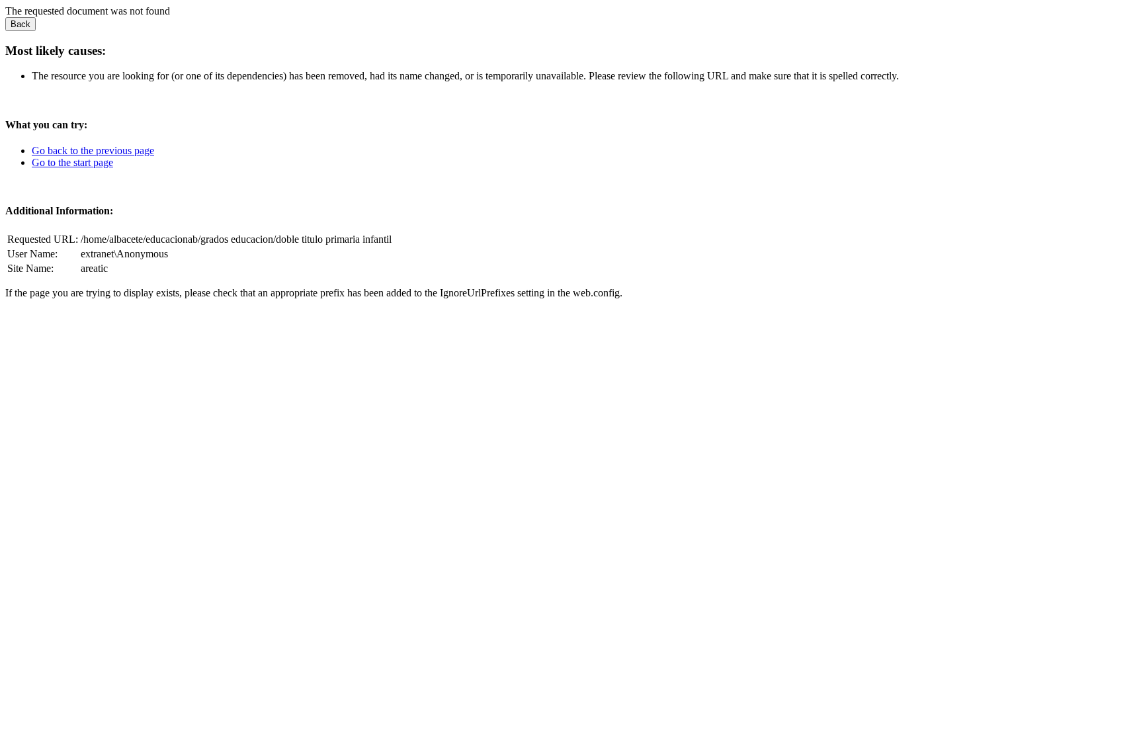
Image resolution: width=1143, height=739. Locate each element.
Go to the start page (72, 162)
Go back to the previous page (93, 150)
